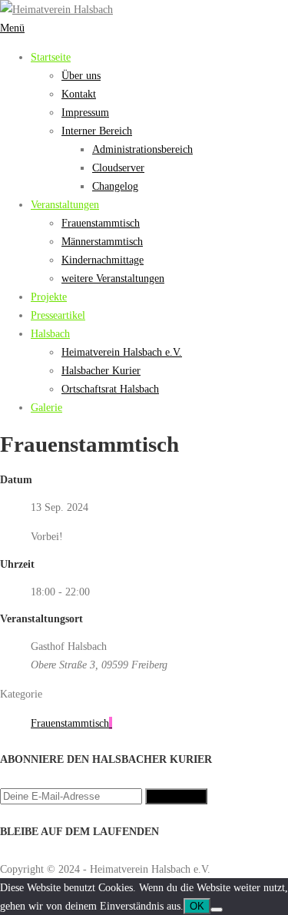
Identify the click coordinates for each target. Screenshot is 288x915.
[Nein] (216, 909)
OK (197, 906)
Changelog (115, 186)
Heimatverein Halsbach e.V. (121, 352)
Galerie (46, 407)
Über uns (81, 75)
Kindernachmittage (102, 260)
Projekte (49, 296)
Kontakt (78, 94)
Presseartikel (58, 315)
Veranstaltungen (65, 204)
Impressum (85, 112)
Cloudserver (118, 167)
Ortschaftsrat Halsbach (110, 389)
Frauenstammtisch (100, 223)
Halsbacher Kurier (101, 370)
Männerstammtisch (102, 241)
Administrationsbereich (142, 149)
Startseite (51, 57)
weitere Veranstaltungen (112, 278)
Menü (12, 28)
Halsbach (50, 333)
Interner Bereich (96, 130)
